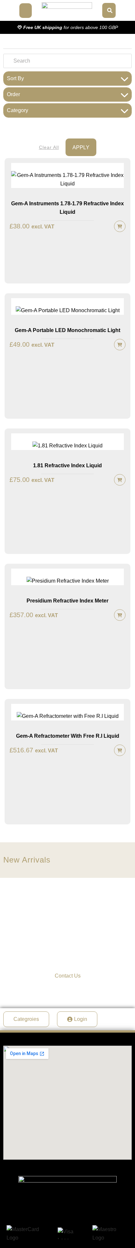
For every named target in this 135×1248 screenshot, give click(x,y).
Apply (80, 147)
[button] (25, 10)
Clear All (49, 147)
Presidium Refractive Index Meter (67, 600)
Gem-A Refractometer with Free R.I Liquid (67, 736)
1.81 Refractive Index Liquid (67, 465)
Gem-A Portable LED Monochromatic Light (67, 330)
